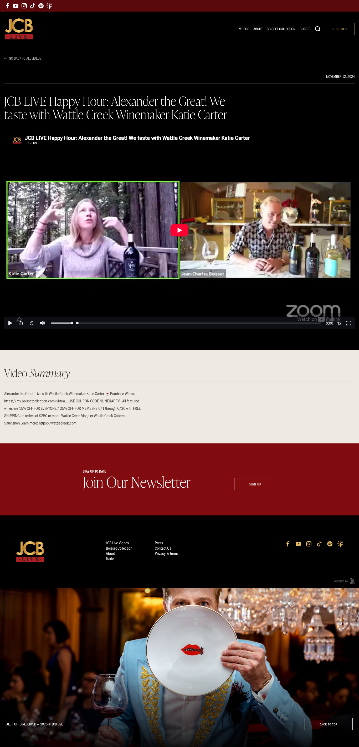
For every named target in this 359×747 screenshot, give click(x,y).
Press (159, 542)
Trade (110, 558)
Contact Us (163, 548)
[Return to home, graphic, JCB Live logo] (19, 29)
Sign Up (255, 484)
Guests (305, 28)
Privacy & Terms (166, 553)
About (258, 28)
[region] (179, 230)
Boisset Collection (281, 28)
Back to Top (329, 724)
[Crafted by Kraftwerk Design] (344, 581)
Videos (244, 28)
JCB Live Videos (117, 542)
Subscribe (340, 29)
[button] (10, 323)
